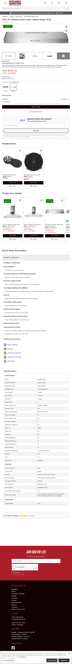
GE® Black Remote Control (9, 174)
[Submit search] (68, 8)
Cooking (11, 16)
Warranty (10, 349)
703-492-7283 (20, 622)
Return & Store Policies (18, 609)
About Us (14, 605)
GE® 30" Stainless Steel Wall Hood (11, 224)
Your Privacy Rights (7, 660)
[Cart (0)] (66, 3)
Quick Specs (11, 361)
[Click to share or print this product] (66, 26)
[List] (45, 3)
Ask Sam (36, 130)
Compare (14, 186)
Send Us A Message (17, 624)
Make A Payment (16, 602)
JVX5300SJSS (10, 78)
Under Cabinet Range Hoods (31, 16)
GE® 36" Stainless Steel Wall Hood (32, 224)
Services (14, 600)
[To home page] (15, 3)
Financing (14, 598)
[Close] (69, 654)
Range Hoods (18, 16)
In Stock (14, 596)
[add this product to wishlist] (66, 31)
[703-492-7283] (59, 3)
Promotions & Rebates (18, 594)
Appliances (5, 16)
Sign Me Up (16, 573)
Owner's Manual (12, 344)
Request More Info (37, 111)
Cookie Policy (23, 657)
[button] (5, 3)
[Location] (52, 3)
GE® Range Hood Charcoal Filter (32, 174)
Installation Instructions (14, 357)
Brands (14, 591)
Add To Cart (36, 107)
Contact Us (15, 607)
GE (9, 76)
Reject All (64, 660)
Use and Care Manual (14, 353)
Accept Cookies (52, 660)
